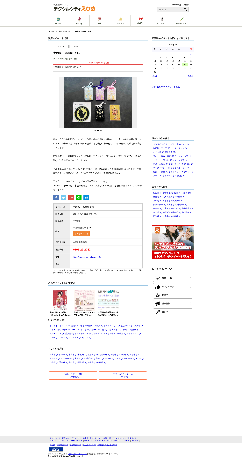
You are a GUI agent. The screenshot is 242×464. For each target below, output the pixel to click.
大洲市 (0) (79, 358)
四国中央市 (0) (67, 358)
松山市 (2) (54, 354)
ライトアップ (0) (134, 333)
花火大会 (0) (137, 326)
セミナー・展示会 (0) (97, 329)
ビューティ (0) (75, 337)
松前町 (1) (82, 354)
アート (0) (63, 337)
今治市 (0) (115, 354)
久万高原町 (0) (103, 354)
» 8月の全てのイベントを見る (166, 87)
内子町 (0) (100, 358)
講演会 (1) (69, 333)
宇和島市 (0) (129, 358)
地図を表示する (81, 233)
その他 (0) (86, 337)
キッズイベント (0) (83, 333)
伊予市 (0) (63, 354)
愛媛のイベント (64, 31)
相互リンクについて (89, 445)
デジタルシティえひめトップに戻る (123, 375)
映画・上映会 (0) (130, 329)
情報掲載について (62, 445)
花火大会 (65, 438)
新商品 (109, 441)
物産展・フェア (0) (94, 326)
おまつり (61, 46)
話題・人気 (88, 441)
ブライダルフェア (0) (101, 333)
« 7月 (155, 76)
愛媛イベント (55, 441)
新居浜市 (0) (55, 358)
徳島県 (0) (92, 362)
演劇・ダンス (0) (57, 333)
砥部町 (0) (92, 354)
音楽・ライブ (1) (115, 329)
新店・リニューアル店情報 (72, 441)
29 (185, 68)
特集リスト (132, 438)
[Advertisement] (173, 113)
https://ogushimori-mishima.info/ (87, 257)
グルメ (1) (54, 337)
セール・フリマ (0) (112, 326)
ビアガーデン (76, 438)
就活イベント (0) (78, 326)
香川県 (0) (73, 362)
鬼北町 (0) (140, 358)
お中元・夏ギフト (89, 438)
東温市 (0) (73, 354)
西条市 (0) (134, 354)
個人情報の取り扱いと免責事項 (107, 445)
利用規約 (52, 445)
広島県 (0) (101, 362)
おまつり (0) (126, 326)
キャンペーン (100, 441)
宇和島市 (77, 46)
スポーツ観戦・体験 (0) (60, 329)
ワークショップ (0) (79, 329)
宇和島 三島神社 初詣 (83, 31)
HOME (51, 31)
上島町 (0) (124, 354)
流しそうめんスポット (117, 438)
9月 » (190, 76)
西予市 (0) (119, 358)
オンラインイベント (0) (60, 326)
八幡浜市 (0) (89, 358)
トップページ (55, 438)
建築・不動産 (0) (118, 333)
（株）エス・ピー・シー (77, 454)
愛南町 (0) (63, 362)
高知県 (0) (82, 362)
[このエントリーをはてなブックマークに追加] (86, 198)
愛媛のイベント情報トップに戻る (73, 375)
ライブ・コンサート (121, 441)
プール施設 (103, 438)
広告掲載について (75, 445)
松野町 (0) (54, 362)
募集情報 (134, 441)
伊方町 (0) (109, 358)
